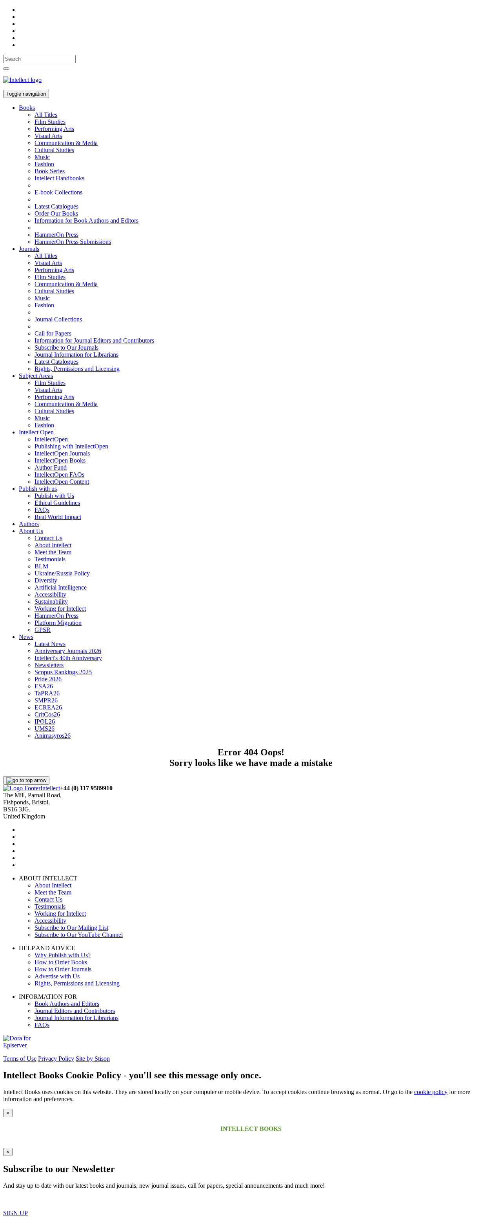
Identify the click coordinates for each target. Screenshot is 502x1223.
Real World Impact (58, 517)
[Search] (6, 68)
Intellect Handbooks (59, 178)
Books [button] (27, 107)
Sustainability (51, 601)
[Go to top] (26, 780)
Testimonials (50, 559)
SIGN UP (15, 1213)
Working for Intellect (60, 608)
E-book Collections (58, 192)
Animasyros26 (53, 735)
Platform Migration (58, 622)
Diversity (46, 580)
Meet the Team (53, 552)
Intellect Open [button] (36, 432)
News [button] (26, 636)
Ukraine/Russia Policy (62, 573)
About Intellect (53, 545)
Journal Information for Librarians (76, 354)
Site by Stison (93, 1058)
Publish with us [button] (38, 488)
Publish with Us (54, 495)
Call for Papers (53, 333)
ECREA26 (48, 707)
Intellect (50, 788)
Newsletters (49, 665)
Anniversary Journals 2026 (68, 651)
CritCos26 (47, 714)
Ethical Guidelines (57, 502)
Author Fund (51, 467)
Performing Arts (54, 128)
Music (42, 157)
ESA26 (44, 686)
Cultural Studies (54, 150)
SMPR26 (46, 700)
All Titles (46, 114)
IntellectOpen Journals (62, 453)
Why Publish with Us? (63, 955)
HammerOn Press (56, 234)
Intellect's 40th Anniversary (68, 658)
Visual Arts (48, 135)
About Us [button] (31, 531)
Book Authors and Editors (67, 1003)
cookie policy (430, 1092)
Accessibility (50, 594)
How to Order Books (61, 962)
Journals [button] (29, 248)
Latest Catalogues (56, 206)
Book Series (50, 171)
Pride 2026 (48, 679)
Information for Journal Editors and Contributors (94, 340)
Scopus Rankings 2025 (63, 672)
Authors (29, 524)
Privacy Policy (56, 1058)
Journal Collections (58, 319)
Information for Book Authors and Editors (86, 220)
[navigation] (39, 59)
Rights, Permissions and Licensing (77, 368)
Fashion (44, 164)
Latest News (50, 644)
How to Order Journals (63, 969)
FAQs (42, 509)
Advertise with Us (57, 976)
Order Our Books (56, 213)
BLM (41, 566)
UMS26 (45, 728)
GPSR (43, 629)
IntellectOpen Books (60, 460)
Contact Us (48, 538)
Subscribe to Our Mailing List (71, 927)
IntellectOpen (51, 439)
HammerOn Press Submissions (73, 241)
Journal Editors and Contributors (75, 1010)
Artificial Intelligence (61, 587)
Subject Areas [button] (36, 375)
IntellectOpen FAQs (59, 474)
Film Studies (50, 121)
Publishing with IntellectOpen (71, 446)
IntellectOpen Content (62, 481)
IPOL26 (45, 721)
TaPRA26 (47, 693)
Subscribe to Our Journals (66, 347)
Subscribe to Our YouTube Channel (79, 934)
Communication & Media (66, 143)
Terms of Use (19, 1058)
